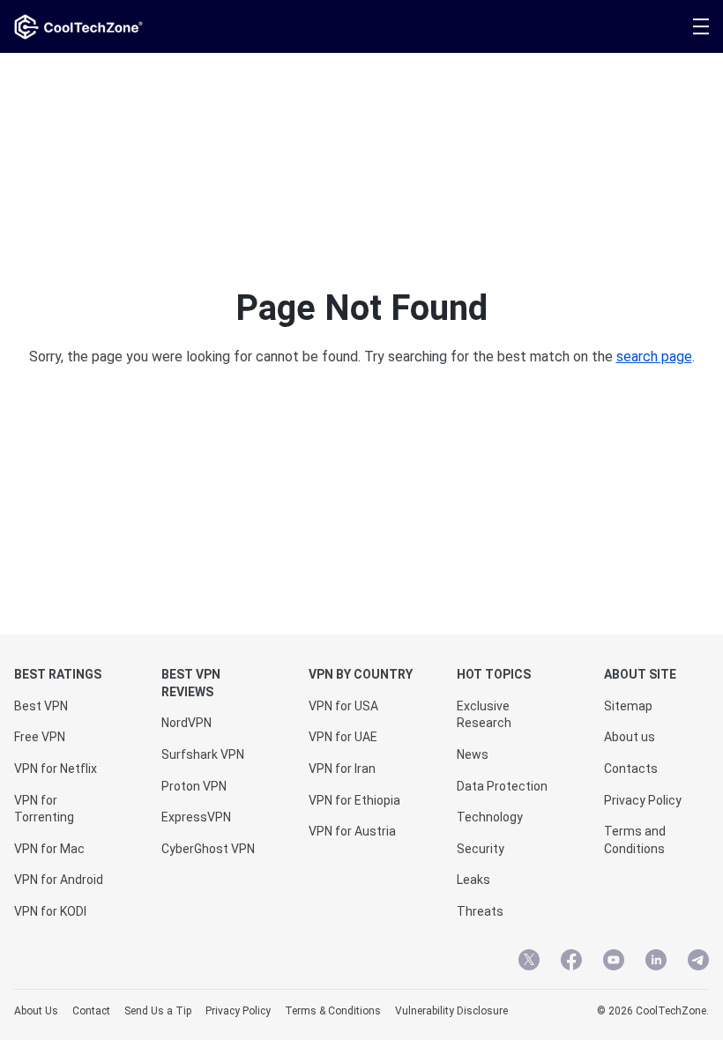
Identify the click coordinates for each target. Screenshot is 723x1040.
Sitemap (628, 706)
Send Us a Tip (157, 1011)
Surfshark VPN (202, 754)
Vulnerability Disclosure (451, 1011)
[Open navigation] (701, 26)
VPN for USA (343, 706)
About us (629, 737)
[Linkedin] (656, 962)
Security (480, 849)
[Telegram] (698, 962)
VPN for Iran (342, 768)
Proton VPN (194, 786)
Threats (480, 911)
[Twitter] (529, 962)
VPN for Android (58, 880)
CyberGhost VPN (208, 849)
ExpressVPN (196, 817)
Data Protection (502, 786)
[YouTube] (613, 962)
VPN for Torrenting (44, 809)
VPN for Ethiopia (354, 800)
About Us (36, 1011)
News (472, 754)
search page (654, 356)
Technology (490, 817)
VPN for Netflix (55, 768)
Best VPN (41, 706)
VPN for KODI (50, 911)
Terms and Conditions (635, 840)
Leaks (473, 880)
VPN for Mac (49, 849)
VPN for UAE (343, 737)
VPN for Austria (352, 831)
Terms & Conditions (333, 1011)
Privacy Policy (643, 800)
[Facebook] (571, 962)
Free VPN (39, 737)
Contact (91, 1011)
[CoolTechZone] (78, 27)
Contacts (631, 768)
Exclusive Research (484, 715)
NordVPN (186, 723)
